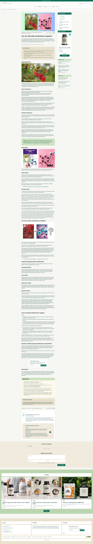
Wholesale (40, 536)
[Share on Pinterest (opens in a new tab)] (52, 33)
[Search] (9, 3)
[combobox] (43, 3)
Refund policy (13, 536)
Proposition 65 (45, 536)
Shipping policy (29, 536)
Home (3, 9)
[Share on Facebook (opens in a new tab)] (49, 33)
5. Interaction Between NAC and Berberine (63, 25)
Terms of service (23, 536)
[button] (90, 3)
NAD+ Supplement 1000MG (64, 47)
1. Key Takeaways (61, 16)
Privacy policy (18, 536)
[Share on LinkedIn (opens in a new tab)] (54, 33)
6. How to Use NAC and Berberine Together (64, 28)
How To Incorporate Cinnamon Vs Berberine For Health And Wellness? (37, 186)
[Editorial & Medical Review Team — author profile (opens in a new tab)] (39, 414)
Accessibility (49, 536)
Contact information (35, 536)
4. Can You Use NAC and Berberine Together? (64, 22)
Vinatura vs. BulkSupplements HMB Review (73, 502)
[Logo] (4, 3)
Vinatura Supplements (7, 536)
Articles (6, 9)
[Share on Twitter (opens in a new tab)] (51, 33)
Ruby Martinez (29, 141)
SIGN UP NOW (82, 530)
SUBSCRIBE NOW (43, 365)
